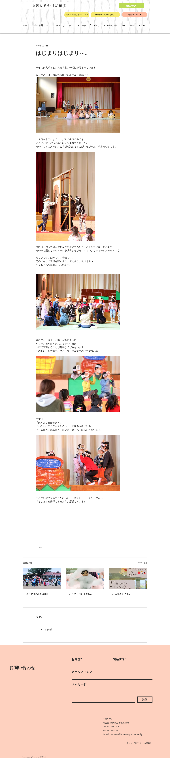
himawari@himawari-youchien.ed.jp (126, 734)
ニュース (40, 547)
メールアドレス (82, 671)
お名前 (76, 659)
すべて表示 (142, 563)
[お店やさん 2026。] (128, 578)
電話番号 (119, 659)
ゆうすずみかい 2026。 (38, 594)
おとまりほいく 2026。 (81, 594)
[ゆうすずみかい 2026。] (42, 578)
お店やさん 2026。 (122, 594)
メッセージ (79, 684)
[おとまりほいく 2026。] (85, 578)
